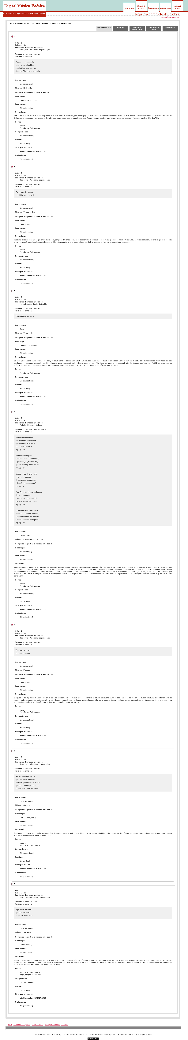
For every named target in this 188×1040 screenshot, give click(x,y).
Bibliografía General (52, 1025)
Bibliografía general (178, 7)
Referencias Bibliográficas (137, 28)
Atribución (120, 27)
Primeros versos (165, 8)
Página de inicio (129, 8)
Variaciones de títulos (154, 28)
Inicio (10, 1025)
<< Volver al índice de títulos (169, 17)
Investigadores (170, 27)
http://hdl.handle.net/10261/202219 (33, 609)
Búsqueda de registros (141, 7)
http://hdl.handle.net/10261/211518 (33, 998)
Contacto (64, 1025)
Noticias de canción (104, 27)
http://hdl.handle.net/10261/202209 (33, 151)
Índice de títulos (153, 8)
